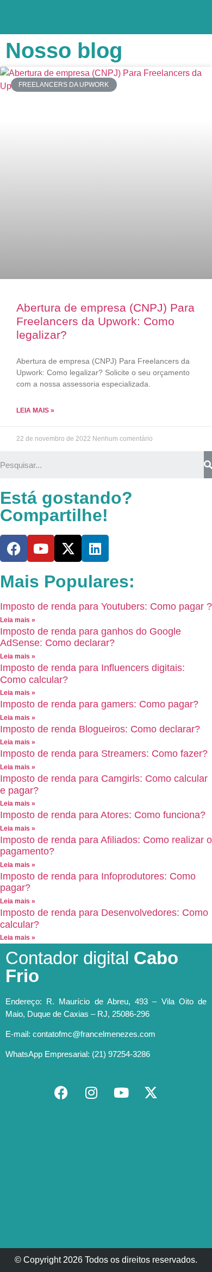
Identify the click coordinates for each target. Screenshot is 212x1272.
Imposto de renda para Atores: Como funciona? (102, 814)
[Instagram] (91, 1092)
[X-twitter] (68, 548)
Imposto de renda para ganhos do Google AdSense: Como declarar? (90, 637)
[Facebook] (13, 548)
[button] (106, 14)
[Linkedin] (95, 548)
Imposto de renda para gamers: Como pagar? (99, 704)
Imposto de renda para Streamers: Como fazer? (104, 753)
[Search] (208, 464)
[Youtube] (40, 548)
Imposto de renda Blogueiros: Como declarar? (100, 729)
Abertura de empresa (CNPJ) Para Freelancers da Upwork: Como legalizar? (105, 321)
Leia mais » (35, 410)
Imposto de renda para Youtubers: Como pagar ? (106, 606)
